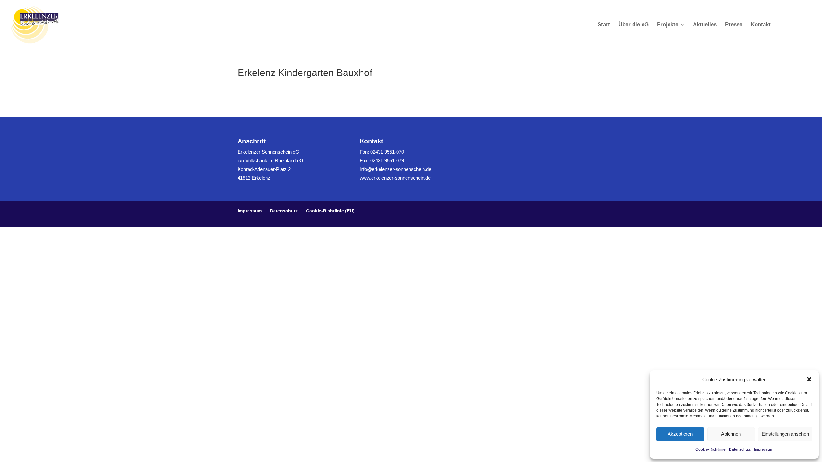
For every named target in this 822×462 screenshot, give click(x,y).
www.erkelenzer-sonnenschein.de (395, 178)
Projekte (667, 25)
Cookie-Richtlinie (710, 449)
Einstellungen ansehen (785, 434)
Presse (733, 25)
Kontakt (761, 25)
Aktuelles (705, 25)
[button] (809, 379)
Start (604, 25)
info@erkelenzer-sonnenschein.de (395, 169)
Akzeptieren (680, 434)
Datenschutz (740, 449)
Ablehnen (731, 434)
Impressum (763, 449)
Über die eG (633, 25)
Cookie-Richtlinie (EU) (330, 210)
